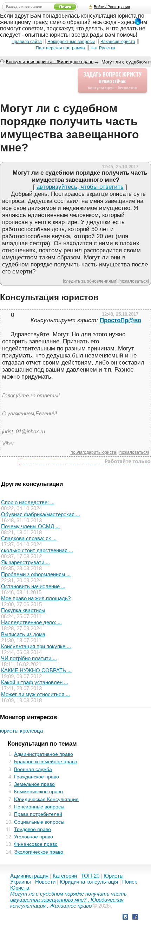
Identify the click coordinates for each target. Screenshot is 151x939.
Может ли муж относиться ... (35, 694)
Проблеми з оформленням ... (36, 574)
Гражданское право (36, 777)
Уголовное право (33, 836)
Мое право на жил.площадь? (36, 598)
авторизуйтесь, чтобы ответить (80, 186)
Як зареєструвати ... (25, 562)
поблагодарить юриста (93, 452)
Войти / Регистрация (112, 7)
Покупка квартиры (23, 610)
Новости (45, 882)
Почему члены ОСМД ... (30, 526)
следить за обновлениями (90, 281)
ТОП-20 (90, 876)
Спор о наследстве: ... (27, 502)
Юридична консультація (89, 882)
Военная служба (33, 769)
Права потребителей (38, 814)
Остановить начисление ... (33, 586)
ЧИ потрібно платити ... (29, 658)
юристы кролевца (21, 731)
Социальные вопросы (39, 822)
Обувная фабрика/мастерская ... (40, 514)
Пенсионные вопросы (39, 806)
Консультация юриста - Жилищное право (49, 61)
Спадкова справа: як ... (29, 538)
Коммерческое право (38, 791)
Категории (65, 876)
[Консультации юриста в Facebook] (135, 918)
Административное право (43, 754)
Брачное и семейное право (45, 761)
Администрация (29, 876)
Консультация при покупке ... (36, 646)
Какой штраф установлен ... (34, 682)
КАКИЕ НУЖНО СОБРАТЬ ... (36, 670)
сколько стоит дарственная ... (37, 550)
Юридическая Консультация (46, 799)
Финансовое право (36, 844)
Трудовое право (32, 829)
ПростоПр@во (120, 320)
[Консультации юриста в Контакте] (125, 918)
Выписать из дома (23, 634)
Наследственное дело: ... (31, 622)
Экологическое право (38, 852)
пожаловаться (133, 281)
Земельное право (34, 784)
